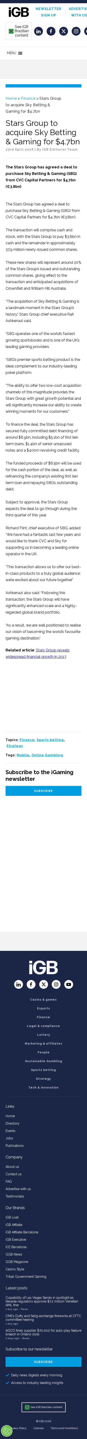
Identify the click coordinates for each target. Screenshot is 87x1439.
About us (12, 1167)
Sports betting (50, 740)
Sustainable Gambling (43, 1061)
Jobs (9, 1138)
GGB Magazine (17, 1262)
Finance (28, 98)
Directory (12, 1123)
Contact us (14, 1174)
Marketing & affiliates (43, 1043)
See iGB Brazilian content (19, 31)
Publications (15, 1145)
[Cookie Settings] (7, 1431)
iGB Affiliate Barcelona (22, 1232)
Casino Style (15, 1269)
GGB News (14, 1254)
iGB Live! (12, 1217)
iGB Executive (16, 1239)
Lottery (43, 1034)
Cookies (39, 1428)
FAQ (9, 1181)
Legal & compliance (43, 1026)
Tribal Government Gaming (26, 1276)
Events (10, 1131)
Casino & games (43, 999)
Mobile (23, 755)
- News (23, 1309)
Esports (43, 1008)
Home (11, 98)
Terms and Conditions (64, 1428)
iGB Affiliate (14, 1225)
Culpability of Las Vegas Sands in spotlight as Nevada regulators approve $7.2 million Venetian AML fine (42, 1301)
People (44, 1052)
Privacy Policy (17, 1428)
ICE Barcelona (16, 1247)
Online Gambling (47, 755)
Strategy (14, 746)
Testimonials (15, 1196)
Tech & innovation (43, 1087)
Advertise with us (18, 1189)
